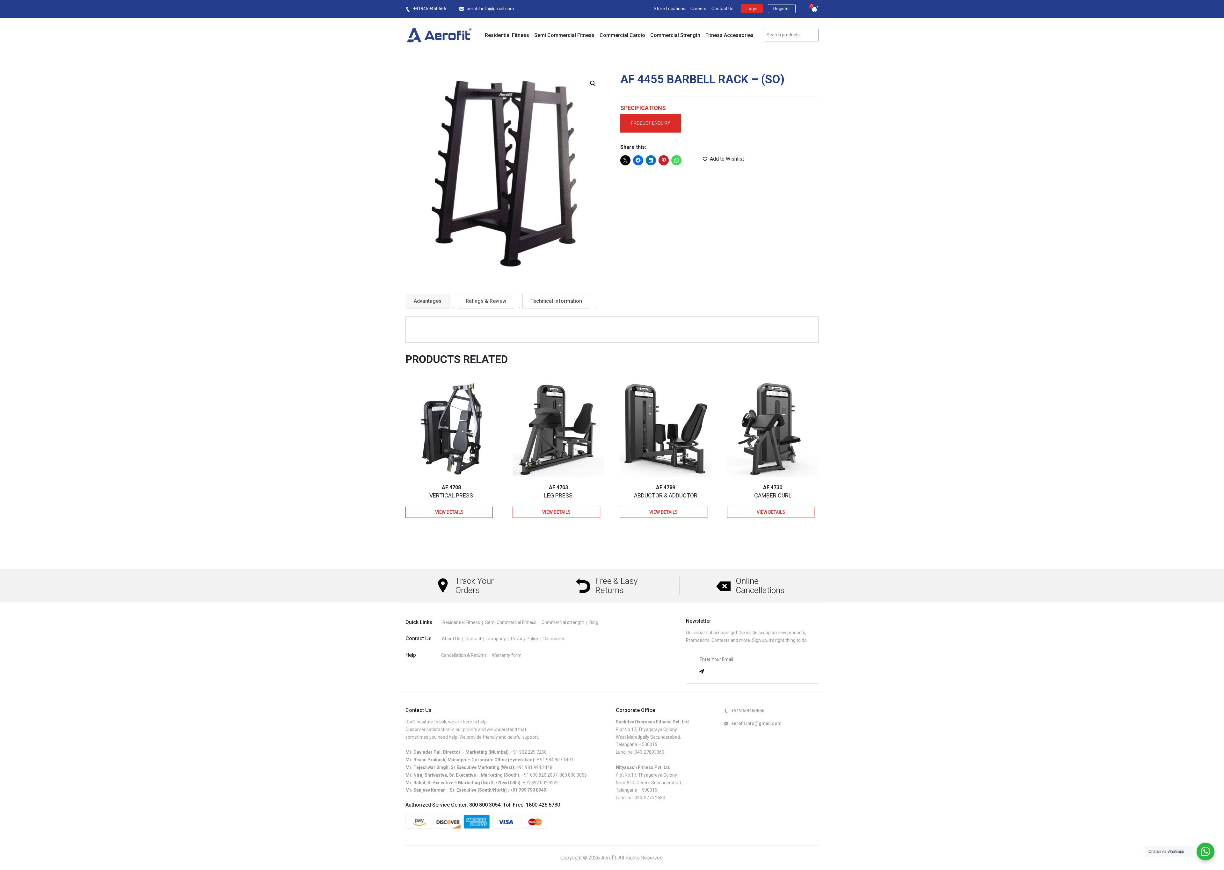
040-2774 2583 (650, 797)
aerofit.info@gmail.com (490, 8)
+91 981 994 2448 (534, 767)
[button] (593, 83)
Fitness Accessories (729, 35)
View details (449, 512)
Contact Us (722, 8)
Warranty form (506, 655)
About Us (451, 638)
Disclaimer (554, 638)
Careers (698, 8)
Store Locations (669, 8)
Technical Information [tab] (556, 301)
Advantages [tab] (427, 301)
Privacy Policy (524, 638)
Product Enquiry (650, 123)
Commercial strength (563, 622)
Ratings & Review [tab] (486, 301)
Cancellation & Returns (464, 655)
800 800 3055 (573, 775)
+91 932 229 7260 (529, 752)
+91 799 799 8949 (528, 790)
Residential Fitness (507, 35)
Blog (593, 622)
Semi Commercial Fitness (564, 35)
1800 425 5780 (543, 805)
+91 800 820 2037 (539, 775)
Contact (473, 638)
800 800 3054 (484, 805)
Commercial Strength (675, 35)
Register (781, 8)
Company (496, 638)
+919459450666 (429, 8)
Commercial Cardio (622, 35)
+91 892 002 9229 (541, 782)
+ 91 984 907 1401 (554, 759)
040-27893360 (649, 752)
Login (752, 8)
